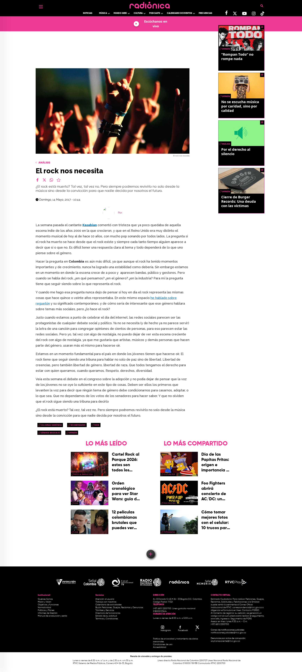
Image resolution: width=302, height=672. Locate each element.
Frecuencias (205, 13)
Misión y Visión (44, 602)
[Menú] (41, 7)
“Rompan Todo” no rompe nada (237, 56)
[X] (44, 180)
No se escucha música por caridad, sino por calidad (240, 106)
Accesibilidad (160, 647)
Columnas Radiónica (51, 425)
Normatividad (44, 608)
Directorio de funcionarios (107, 613)
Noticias (87, 13)
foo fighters (170, 503)
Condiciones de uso (162, 644)
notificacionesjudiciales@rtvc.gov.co (228, 633)
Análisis (44, 162)
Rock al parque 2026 (83, 474)
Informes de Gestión (47, 613)
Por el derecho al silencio (235, 151)
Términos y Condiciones (106, 619)
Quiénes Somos (45, 599)
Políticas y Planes (46, 610)
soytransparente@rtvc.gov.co (225, 641)
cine (76, 503)
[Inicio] (150, 4)
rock (96, 425)
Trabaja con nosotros (105, 602)
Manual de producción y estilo (52, 616)
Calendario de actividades (108, 605)
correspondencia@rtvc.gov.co (247, 608)
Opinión (73, 432)
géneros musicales (50, 432)
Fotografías (169, 532)
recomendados (78, 425)
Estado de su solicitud (106, 616)
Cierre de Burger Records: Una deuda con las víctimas (238, 201)
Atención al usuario (104, 599)
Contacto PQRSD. (251, 610)
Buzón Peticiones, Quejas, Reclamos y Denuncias (119, 608)
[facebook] (37, 180)
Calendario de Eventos (179, 13)
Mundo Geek (120, 13)
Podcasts (154, 13)
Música (103, 13)
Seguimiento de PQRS (241, 619)
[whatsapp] (51, 180)
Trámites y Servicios (104, 610)
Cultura (138, 13)
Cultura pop (169, 474)
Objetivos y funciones (48, 605)
